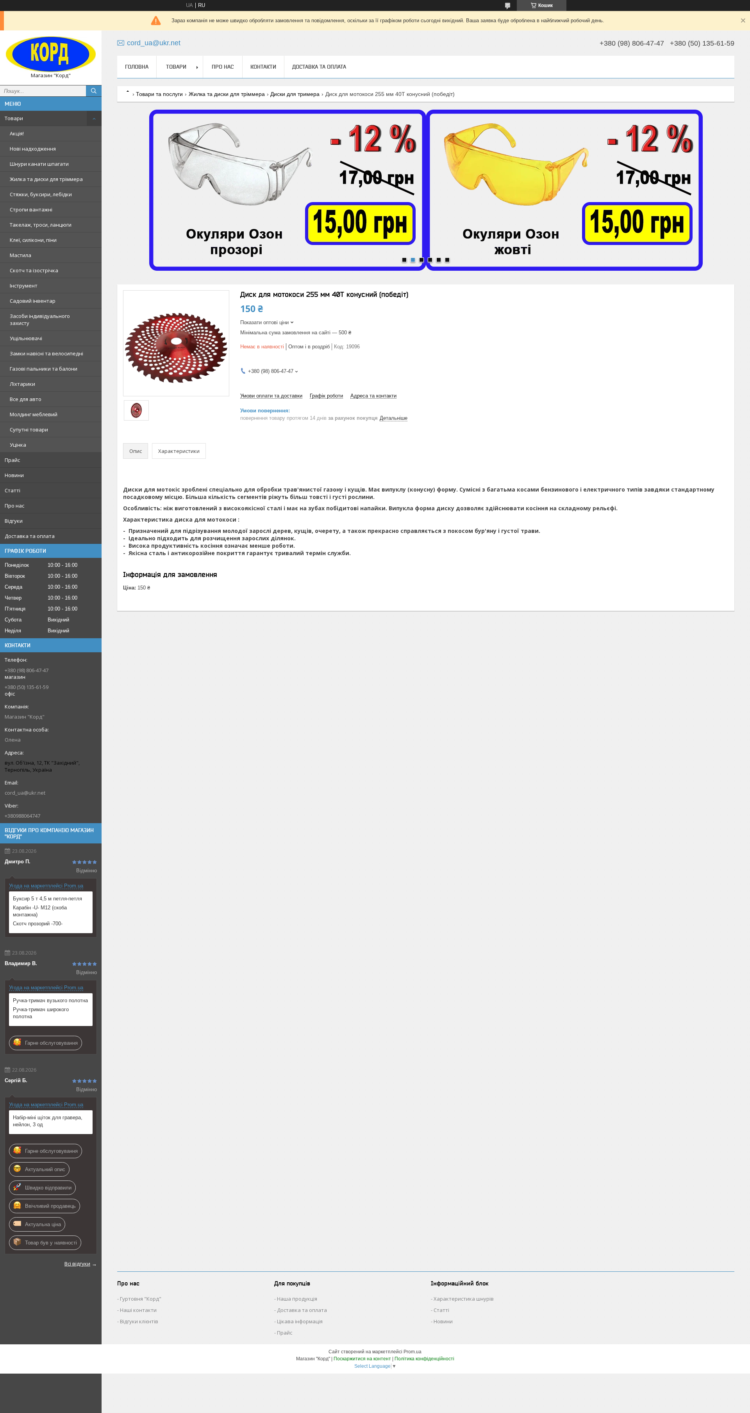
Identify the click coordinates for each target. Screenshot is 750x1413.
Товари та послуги (159, 94)
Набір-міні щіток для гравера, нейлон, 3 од (47, 1121)
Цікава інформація (300, 1321)
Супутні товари (29, 429)
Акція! (17, 133)
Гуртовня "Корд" (140, 1298)
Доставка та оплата (30, 536)
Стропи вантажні (31, 209)
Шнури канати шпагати (39, 163)
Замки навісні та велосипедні (46, 353)
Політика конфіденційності (424, 1359)
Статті (12, 490)
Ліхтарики (22, 383)
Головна (136, 67)
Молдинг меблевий (33, 414)
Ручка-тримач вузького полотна (50, 1000)
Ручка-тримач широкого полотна (41, 1012)
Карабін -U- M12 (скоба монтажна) (40, 911)
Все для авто (25, 399)
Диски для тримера (295, 94)
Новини (14, 475)
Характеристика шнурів (464, 1298)
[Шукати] (94, 91)
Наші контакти (138, 1310)
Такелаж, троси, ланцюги (40, 224)
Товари (14, 118)
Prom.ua (412, 1351)
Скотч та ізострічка (34, 270)
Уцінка (18, 444)
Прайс (12, 459)
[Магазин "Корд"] (51, 54)
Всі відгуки (77, 1263)
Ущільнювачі (26, 338)
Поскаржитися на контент (362, 1359)
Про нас (14, 505)
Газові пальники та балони (43, 368)
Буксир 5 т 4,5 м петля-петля (47, 899)
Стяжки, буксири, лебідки (41, 194)
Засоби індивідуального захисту (40, 319)
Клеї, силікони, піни (33, 239)
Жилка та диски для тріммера (46, 179)
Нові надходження (33, 148)
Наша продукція (297, 1298)
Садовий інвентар (32, 300)
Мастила (20, 255)
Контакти (263, 67)
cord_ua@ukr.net (25, 792)
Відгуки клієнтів (139, 1321)
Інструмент (24, 285)
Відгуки (14, 520)
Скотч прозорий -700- (37, 924)
